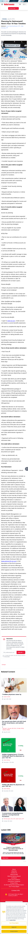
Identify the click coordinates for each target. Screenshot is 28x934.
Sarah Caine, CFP (20, 818)
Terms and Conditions (14, 879)
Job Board (14, 878)
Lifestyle (4, 664)
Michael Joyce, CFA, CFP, (9, 818)
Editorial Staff (14, 874)
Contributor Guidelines (14, 881)
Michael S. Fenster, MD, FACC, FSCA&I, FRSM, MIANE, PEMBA (13, 729)
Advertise (14, 871)
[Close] (26, 904)
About (14, 869)
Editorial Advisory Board (14, 876)
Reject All (14, 927)
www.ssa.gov (11, 321)
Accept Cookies (14, 931)
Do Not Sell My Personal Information (14, 885)
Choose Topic (12, 8)
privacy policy (7, 656)
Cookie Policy (12, 920)
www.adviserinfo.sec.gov (9, 561)
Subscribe (20, 652)
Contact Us (14, 873)
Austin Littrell (7, 696)
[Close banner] (26, 2)
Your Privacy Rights (14, 886)
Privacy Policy (14, 883)
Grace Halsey (7, 760)
